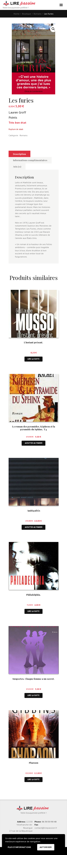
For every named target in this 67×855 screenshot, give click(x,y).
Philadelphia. (33, 594)
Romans (37, 13)
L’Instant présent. (33, 342)
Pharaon (33, 762)
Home (16, 13)
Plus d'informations (19, 847)
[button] (53, 29)
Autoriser (46, 847)
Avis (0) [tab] (17, 166)
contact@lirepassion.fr (45, 827)
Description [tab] (19, 153)
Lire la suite (33, 359)
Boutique (26, 13)
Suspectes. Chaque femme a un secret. (33, 678)
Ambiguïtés (33, 510)
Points (13, 117)
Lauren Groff (17, 112)
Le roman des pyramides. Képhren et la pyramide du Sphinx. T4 (33, 428)
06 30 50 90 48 (49, 821)
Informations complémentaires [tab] (30, 160)
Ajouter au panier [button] (33, 443)
